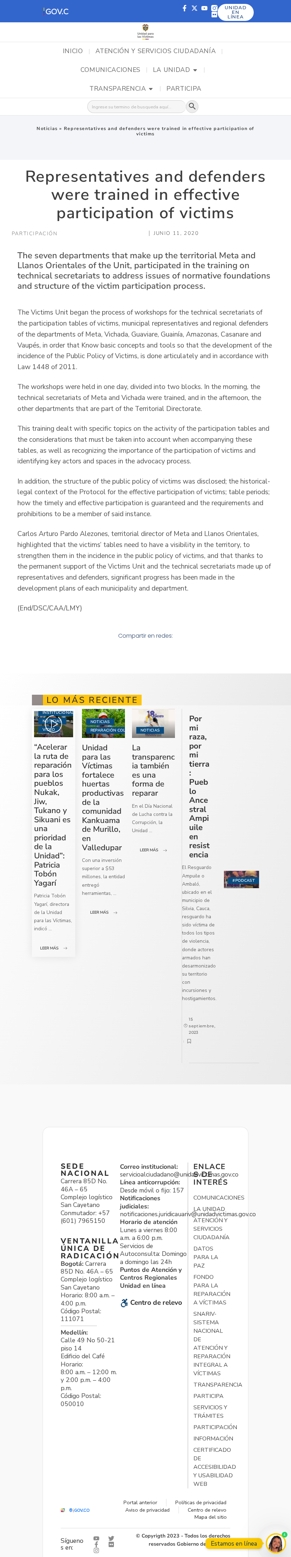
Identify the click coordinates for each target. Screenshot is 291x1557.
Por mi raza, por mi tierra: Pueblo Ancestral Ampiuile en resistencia (199, 786)
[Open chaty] (276, 1543)
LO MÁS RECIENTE (92, 700)
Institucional (58, 712)
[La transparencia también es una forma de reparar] (153, 723)
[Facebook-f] (184, 8)
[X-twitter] (194, 8)
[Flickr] (214, 14)
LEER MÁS (49, 948)
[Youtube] (204, 8)
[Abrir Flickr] (112, 1544)
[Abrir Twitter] (112, 1538)
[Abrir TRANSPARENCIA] (151, 89)
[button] (56, 11)
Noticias (47, 128)
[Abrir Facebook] (98, 1544)
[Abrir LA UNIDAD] (195, 70)
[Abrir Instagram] (98, 1550)
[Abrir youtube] (98, 1538)
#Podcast (243, 880)
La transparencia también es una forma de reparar (153, 770)
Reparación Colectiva (115, 730)
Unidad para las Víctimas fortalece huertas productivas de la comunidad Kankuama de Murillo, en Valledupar (103, 797)
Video (49, 729)
